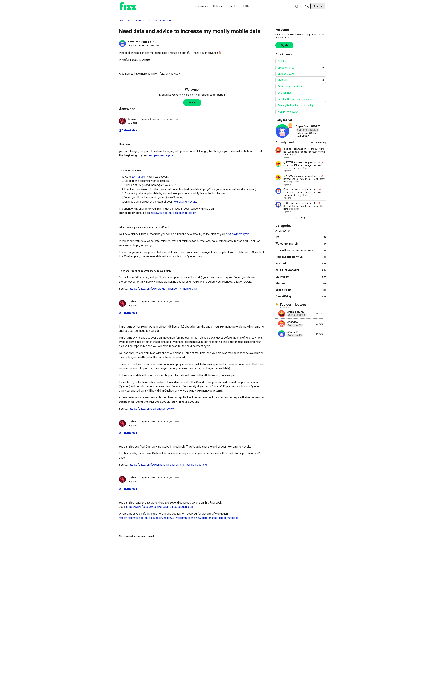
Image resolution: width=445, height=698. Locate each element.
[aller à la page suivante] (312, 217)
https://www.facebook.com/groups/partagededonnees (159, 506)
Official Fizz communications (300, 250)
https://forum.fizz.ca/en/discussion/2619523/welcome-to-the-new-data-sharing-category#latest (178, 518)
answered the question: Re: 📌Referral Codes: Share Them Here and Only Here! (304, 179)
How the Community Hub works (295, 99)
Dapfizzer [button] (132, 119)
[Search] (307, 6)
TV (300, 237)
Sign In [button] (192, 102)
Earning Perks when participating (296, 105)
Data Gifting (300, 296)
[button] (122, 43)
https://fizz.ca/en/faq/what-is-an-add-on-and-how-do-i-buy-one (168, 464)
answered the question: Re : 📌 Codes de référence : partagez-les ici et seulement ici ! (303, 165)
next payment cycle (184, 201)
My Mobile (300, 276)
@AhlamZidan (128, 130)
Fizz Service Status (288, 111)
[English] (128, 6)
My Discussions (286, 74)
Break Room (300, 290)
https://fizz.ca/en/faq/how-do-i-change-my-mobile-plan (163, 288)
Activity (282, 61)
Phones (300, 283)
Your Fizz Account (300, 270)
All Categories (283, 230)
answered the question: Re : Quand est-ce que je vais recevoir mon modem (304, 152)
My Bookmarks (301, 67)
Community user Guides (291, 86)
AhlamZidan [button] (134, 42)
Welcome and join (300, 243)
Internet (300, 263)
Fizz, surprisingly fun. (300, 256)
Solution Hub (285, 92)
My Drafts (301, 80)
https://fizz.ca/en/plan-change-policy (173, 212)
